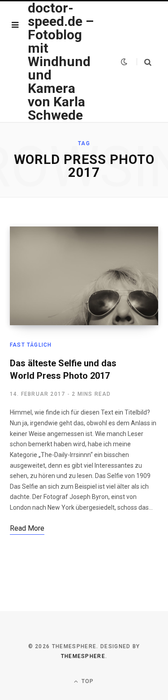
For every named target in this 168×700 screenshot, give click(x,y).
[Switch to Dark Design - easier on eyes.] (124, 61)
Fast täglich (31, 345)
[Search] (144, 62)
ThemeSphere (83, 656)
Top (87, 681)
